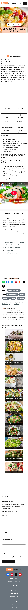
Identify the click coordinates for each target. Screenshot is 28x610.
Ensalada (21, 294)
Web (3, 547)
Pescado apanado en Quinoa (12, 253)
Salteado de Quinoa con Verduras (13, 245)
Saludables (6, 298)
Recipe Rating (6, 511)
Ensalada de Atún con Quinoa (12, 247)
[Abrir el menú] (21, 3)
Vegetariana (21, 298)
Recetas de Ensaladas (14, 25)
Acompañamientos (12, 294)
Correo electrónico (7, 539)
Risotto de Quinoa (9, 250)
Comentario (5, 515)
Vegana (13, 298)
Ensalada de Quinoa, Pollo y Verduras (14, 242)
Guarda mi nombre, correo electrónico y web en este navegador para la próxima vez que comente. (14, 556)
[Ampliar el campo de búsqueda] (25, 3)
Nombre (4, 532)
